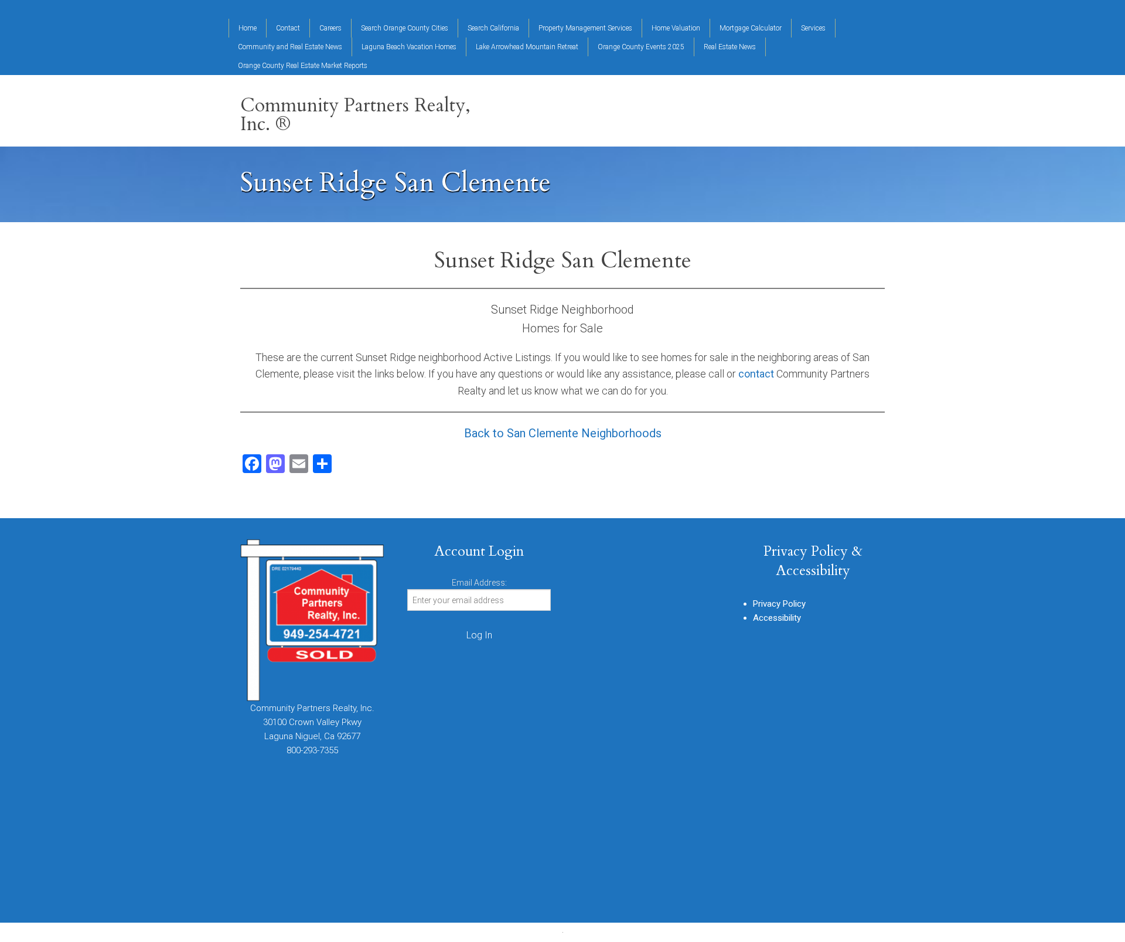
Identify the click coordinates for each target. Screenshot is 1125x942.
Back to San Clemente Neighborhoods (563, 433)
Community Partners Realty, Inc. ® (355, 115)
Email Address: (479, 582)
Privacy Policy (779, 603)
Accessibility (777, 618)
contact (756, 374)
